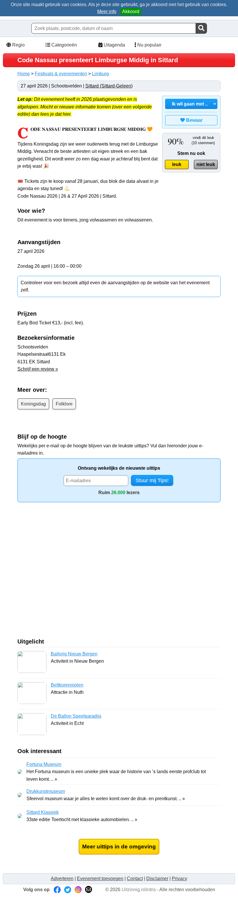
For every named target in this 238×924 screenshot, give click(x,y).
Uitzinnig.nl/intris (139, 889)
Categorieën (63, 44)
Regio (18, 44)
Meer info (106, 11)
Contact (135, 878)
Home (23, 73)
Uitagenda (113, 44)
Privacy (179, 878)
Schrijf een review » (37, 369)
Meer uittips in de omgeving (119, 846)
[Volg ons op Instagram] (78, 889)
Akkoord (130, 11)
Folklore (64, 403)
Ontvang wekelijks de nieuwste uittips (119, 468)
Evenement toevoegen (100, 878)
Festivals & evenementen (61, 73)
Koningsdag (33, 403)
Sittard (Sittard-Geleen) (109, 85)
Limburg (100, 73)
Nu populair (148, 44)
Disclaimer (157, 878)
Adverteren (62, 878)
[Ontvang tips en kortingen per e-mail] (88, 889)
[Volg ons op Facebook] (57, 889)
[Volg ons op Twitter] (67, 889)
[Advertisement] (66, 572)
